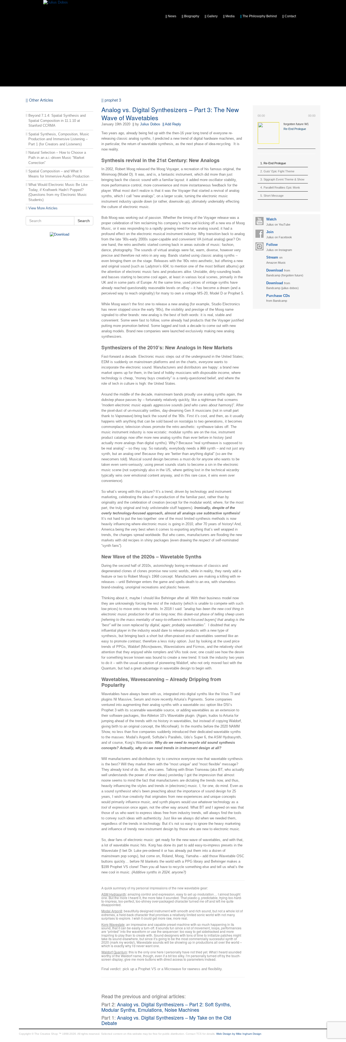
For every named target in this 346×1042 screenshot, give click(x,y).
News (170, 16)
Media (229, 16)
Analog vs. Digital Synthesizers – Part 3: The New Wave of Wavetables (170, 113)
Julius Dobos (150, 124)
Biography (190, 16)
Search (84, 221)
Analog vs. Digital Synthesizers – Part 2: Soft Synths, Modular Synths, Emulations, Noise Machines (166, 1007)
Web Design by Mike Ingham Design (238, 1033)
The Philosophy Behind (258, 16)
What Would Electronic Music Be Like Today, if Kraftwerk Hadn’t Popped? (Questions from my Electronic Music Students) (58, 192)
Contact (289, 16)
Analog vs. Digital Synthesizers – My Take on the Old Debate (166, 1020)
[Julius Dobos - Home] (55, 2)
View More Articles (43, 208)
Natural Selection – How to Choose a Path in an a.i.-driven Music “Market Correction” (57, 157)
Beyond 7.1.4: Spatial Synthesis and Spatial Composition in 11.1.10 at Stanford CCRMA (57, 120)
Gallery (211, 16)
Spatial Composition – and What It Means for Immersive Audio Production (58, 173)
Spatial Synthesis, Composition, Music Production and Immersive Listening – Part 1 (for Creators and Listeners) (58, 139)
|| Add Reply (171, 124)
